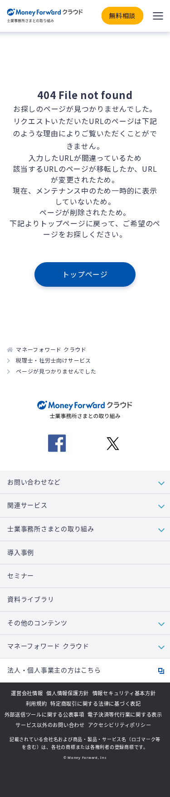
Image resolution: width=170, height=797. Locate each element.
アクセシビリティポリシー (119, 725)
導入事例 (20, 552)
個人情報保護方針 (67, 693)
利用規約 (36, 703)
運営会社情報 (27, 693)
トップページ (85, 274)
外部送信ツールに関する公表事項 (44, 714)
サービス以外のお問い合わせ (50, 725)
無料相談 (122, 15)
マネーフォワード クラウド (51, 349)
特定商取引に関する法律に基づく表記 (95, 703)
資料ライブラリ (30, 599)
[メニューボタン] (157, 15)
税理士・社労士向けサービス (53, 360)
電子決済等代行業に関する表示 (124, 714)
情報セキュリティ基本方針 (124, 693)
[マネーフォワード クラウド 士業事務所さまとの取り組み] (45, 16)
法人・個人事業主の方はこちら (54, 670)
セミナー (20, 576)
